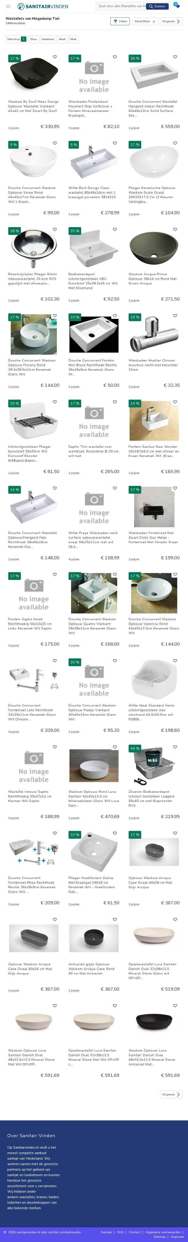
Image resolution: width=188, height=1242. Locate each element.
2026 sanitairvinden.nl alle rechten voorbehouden (45, 1232)
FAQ (120, 1232)
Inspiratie (177, 1237)
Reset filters (142, 21)
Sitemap (160, 1237)
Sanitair (106, 1232)
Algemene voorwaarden (163, 1232)
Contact (134, 1232)
